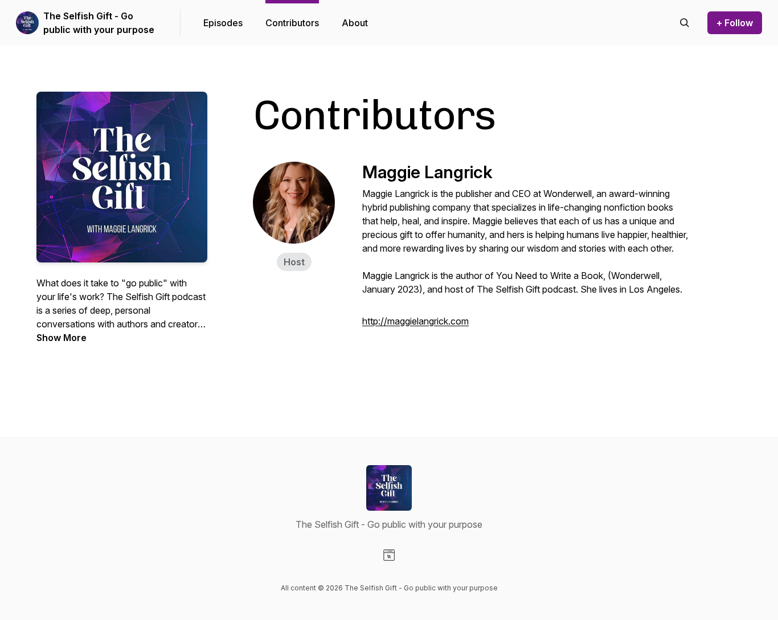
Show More (61, 337)
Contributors (292, 22)
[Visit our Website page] (389, 555)
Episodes (223, 22)
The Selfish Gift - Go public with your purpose (98, 22)
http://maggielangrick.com (415, 321)
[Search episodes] (684, 23)
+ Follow (734, 22)
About (355, 22)
